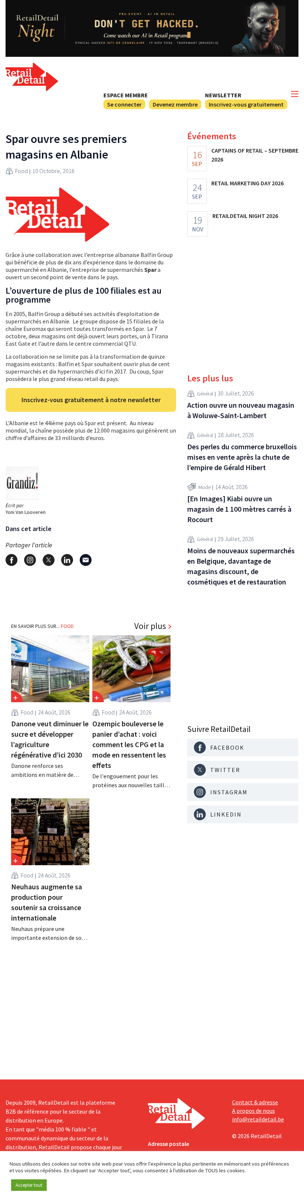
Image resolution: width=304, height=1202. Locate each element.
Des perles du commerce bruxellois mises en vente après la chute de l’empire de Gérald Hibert (242, 457)
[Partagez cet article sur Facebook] (11, 560)
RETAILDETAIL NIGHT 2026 (245, 215)
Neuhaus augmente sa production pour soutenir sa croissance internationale (46, 902)
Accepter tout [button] (29, 1185)
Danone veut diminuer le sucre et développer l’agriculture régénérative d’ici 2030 (50, 739)
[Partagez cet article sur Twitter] (48, 560)
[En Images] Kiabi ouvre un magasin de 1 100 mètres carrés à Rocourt (239, 509)
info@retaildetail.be (258, 1119)
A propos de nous (253, 1110)
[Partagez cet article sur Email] (86, 560)
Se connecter (124, 104)
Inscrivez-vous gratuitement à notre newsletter (91, 399)
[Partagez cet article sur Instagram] (30, 560)
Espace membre (125, 95)
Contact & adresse (255, 1102)
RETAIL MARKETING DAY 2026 (247, 183)
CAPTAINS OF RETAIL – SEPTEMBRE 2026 (254, 155)
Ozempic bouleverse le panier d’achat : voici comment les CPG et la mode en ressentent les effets (129, 744)
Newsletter (223, 95)
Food (21, 171)
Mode (204, 487)
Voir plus (150, 626)
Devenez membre (175, 104)
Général (205, 393)
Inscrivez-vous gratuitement (246, 104)
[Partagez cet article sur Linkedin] (67, 560)
